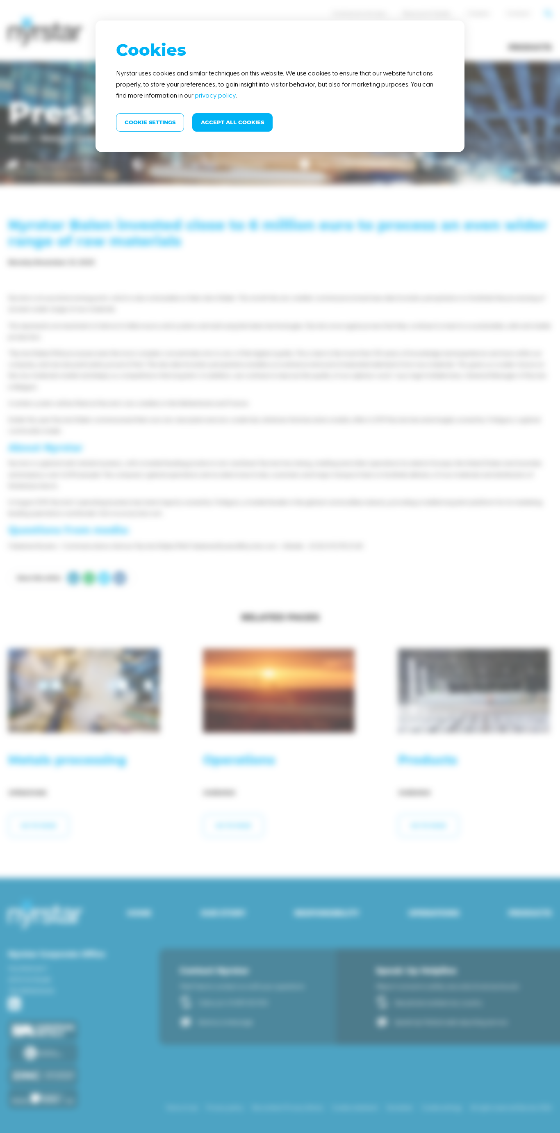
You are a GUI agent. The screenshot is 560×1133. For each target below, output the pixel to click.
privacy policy (215, 95)
